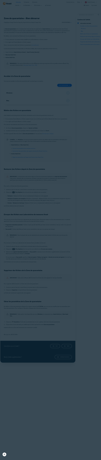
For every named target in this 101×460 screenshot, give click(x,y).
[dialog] (50, 230)
